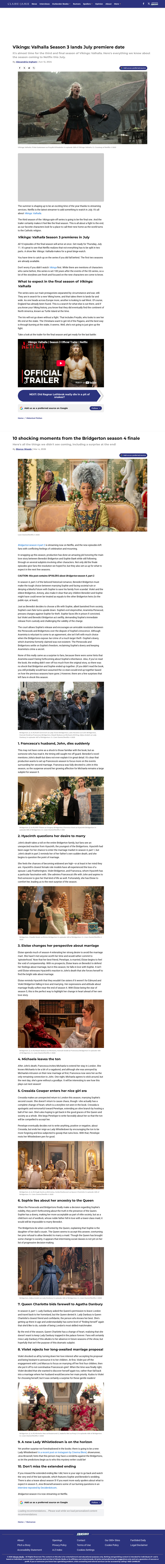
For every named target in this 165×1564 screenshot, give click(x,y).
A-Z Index (57, 1550)
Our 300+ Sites (112, 1540)
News (34, 4)
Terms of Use (84, 1545)
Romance (30, 1522)
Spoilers (87, 4)
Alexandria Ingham (26, 62)
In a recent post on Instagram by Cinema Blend (62, 1452)
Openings (57, 1540)
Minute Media (18, 1557)
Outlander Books (60, 4)
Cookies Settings (85, 1550)
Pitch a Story (23, 1545)
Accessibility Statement (29, 1550)
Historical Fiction (34, 418)
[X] (149, 4)
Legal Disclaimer (139, 1545)
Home (21, 418)
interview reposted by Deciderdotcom (37, 1487)
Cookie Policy (112, 1545)
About (109, 4)
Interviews (45, 4)
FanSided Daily (138, 1540)
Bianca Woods (24, 449)
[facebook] (143, 4)
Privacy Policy (59, 1545)
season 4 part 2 (31, 545)
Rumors (76, 4)
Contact (81, 1540)
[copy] (34, 68)
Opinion (99, 4)
